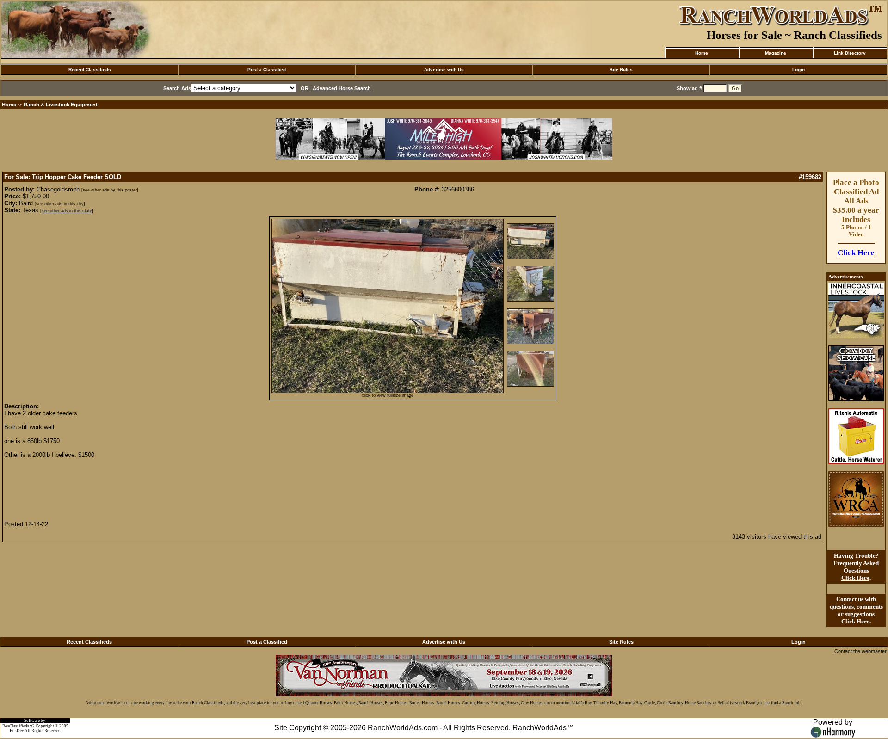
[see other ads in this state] (66, 211)
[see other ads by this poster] (109, 190)
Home (701, 52)
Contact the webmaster (860, 651)
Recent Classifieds (89, 69)
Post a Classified (266, 69)
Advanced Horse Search (342, 88)
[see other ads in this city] (60, 204)
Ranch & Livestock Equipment (61, 104)
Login (798, 69)
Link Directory (850, 52)
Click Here (856, 252)
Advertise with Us (444, 69)
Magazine (775, 52)
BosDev (17, 730)
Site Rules (621, 69)
